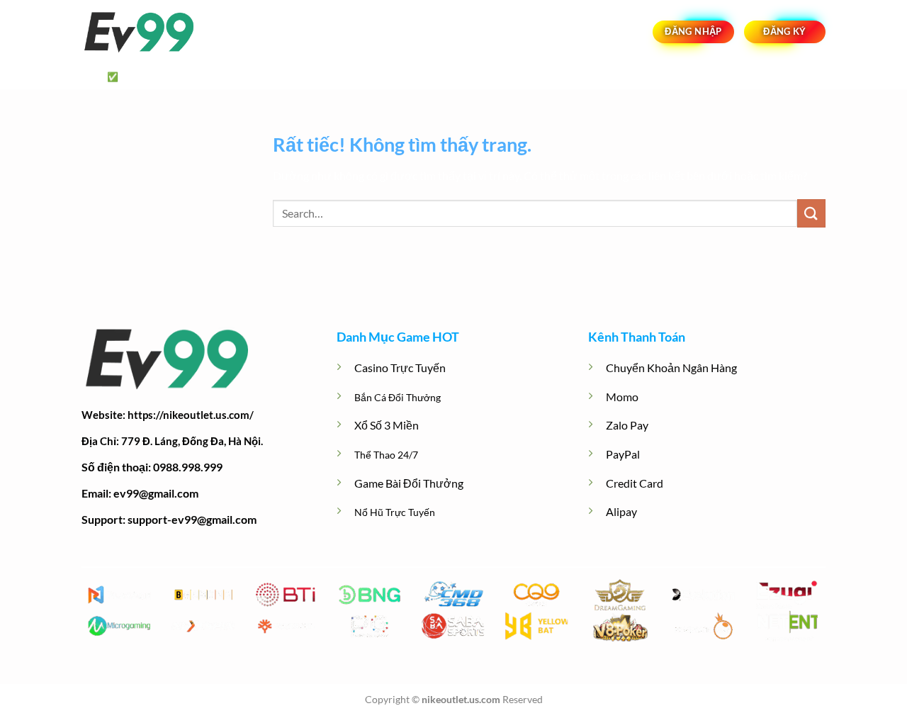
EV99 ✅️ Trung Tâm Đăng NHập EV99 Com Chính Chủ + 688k (228, 76)
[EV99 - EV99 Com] (152, 32)
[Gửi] (811, 213)
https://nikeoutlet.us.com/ (191, 414)
